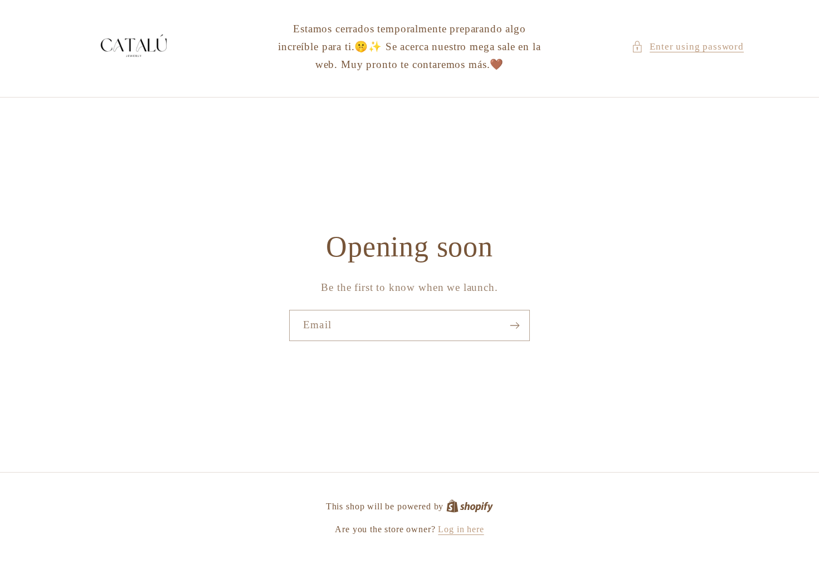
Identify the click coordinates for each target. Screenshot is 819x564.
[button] (687, 47)
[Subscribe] (514, 325)
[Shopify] (469, 506)
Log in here (461, 529)
